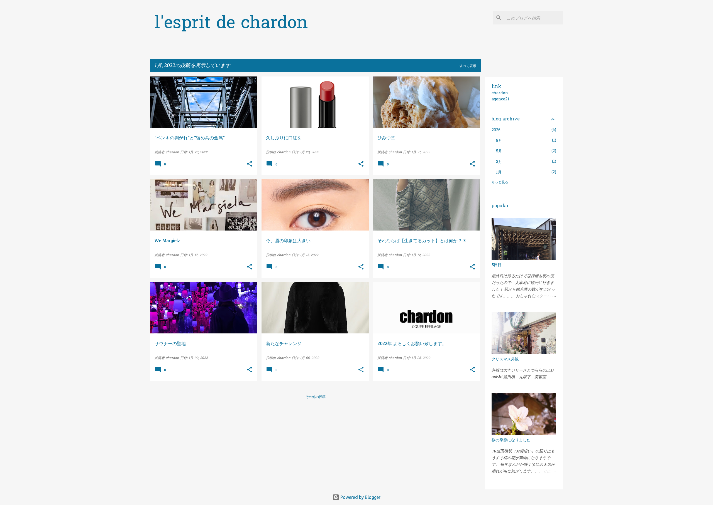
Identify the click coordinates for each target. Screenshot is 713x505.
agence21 (500, 99)
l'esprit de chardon (231, 23)
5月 (499, 151)
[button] (249, 164)
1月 (499, 172)
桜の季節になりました (511, 440)
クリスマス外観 (505, 359)
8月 (499, 141)
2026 (496, 130)
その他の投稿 (316, 396)
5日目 (497, 265)
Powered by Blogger (359, 497)
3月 (499, 162)
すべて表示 (468, 66)
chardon (500, 93)
